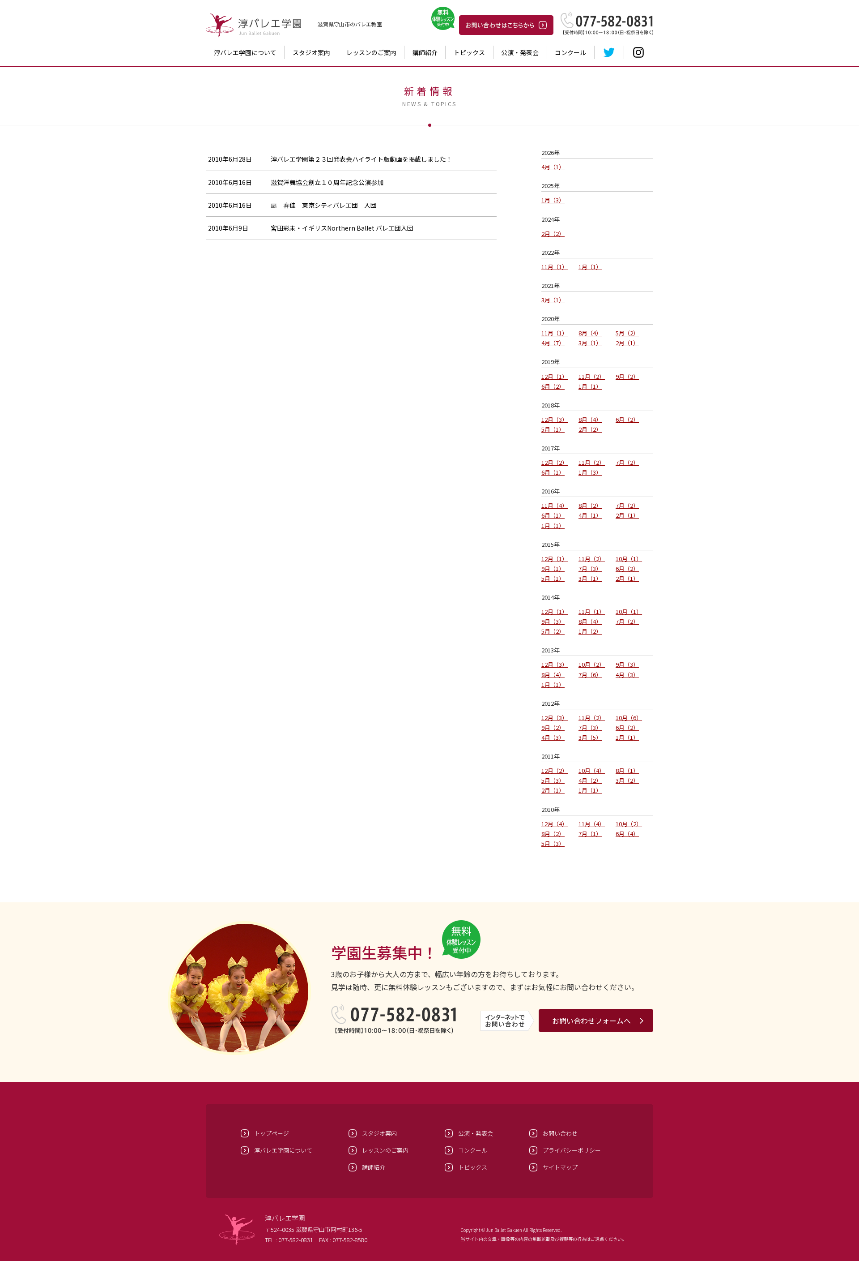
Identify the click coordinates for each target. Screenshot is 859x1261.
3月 (550, 300)
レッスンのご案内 (371, 52)
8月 (587, 333)
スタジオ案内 (311, 52)
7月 (624, 462)
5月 (624, 333)
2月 (550, 233)
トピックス (469, 52)
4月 (550, 167)
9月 (624, 376)
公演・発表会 (520, 52)
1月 (550, 200)
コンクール (570, 52)
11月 (551, 266)
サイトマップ (560, 1167)
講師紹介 (425, 52)
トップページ (271, 1133)
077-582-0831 (295, 1239)
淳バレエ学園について (245, 52)
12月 (551, 376)
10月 (626, 558)
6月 (550, 386)
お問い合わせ (560, 1133)
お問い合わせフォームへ (591, 1020)
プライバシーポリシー (572, 1150)
